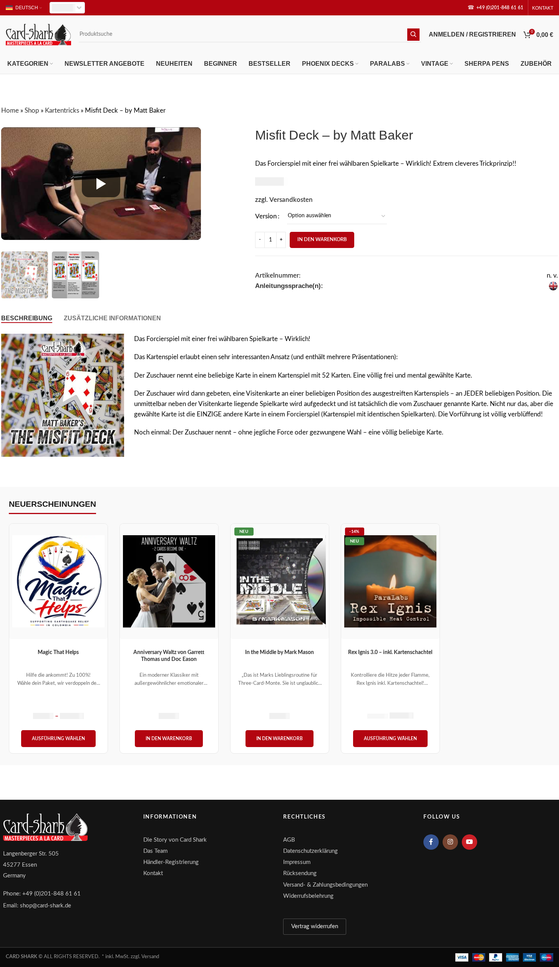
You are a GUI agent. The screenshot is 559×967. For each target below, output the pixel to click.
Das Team (155, 851)
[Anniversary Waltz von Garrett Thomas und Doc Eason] (169, 581)
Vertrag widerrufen (314, 926)
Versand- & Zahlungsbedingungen (325, 885)
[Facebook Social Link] (431, 842)
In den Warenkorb (322, 239)
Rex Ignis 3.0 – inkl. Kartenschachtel (390, 652)
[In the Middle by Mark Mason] (280, 581)
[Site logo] (38, 34)
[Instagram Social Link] (450, 842)
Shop (32, 110)
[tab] (26, 318)
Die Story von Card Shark (175, 840)
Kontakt (153, 873)
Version (266, 216)
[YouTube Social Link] (469, 842)
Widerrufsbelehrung (308, 896)
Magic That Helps (58, 652)
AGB (289, 840)
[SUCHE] (413, 34)
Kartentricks (62, 110)
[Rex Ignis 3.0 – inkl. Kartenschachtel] (390, 581)
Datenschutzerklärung (310, 851)
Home (10, 110)
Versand (150, 956)
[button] (169, 738)
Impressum (296, 862)
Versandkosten (291, 199)
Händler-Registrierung (171, 862)
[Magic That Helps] (58, 581)
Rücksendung (300, 873)
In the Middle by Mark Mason (279, 652)
